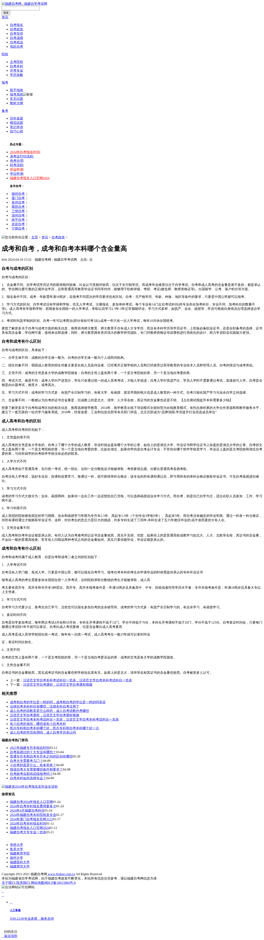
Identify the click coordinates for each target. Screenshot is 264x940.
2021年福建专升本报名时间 (30, 747)
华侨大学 (16, 844)
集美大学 (16, 849)
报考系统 (16, 94)
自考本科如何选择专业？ (28, 778)
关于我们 (8, 882)
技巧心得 (16, 131)
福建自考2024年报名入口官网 (31, 802)
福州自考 (18, 193)
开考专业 (16, 70)
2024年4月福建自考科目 (27, 810)
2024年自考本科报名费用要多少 (33, 806)
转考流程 (16, 165)
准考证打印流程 (21, 156)
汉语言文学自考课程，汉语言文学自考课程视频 (57, 684)
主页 (34, 237)
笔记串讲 (16, 127)
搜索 (6, 12)
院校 (5, 54)
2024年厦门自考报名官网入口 (31, 819)
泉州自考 (18, 202)
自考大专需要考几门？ (26, 760)
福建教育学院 (20, 853)
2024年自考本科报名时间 (28, 823)
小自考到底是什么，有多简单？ (33, 765)
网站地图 (37, 882)
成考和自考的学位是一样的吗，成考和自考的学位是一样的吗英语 (58, 702)
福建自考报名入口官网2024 (30, 178)
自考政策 (16, 29)
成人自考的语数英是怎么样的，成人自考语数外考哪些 (49, 711)
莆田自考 (18, 206)
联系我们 (22, 882)
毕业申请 (16, 169)
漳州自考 (18, 215)
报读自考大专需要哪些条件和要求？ (36, 769)
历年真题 (16, 118)
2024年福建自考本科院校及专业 (33, 815)
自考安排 (16, 33)
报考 (5, 82)
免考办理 (16, 160)
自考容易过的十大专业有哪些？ (33, 752)
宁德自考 (18, 228)
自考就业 (16, 42)
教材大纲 (16, 103)
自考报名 (16, 25)
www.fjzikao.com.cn (61, 874)
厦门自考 (18, 198)
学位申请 (16, 173)
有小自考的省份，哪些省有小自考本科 (38, 724)
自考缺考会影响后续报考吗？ (31, 773)
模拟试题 (16, 122)
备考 (5, 110)
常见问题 (16, 99)
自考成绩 (16, 38)
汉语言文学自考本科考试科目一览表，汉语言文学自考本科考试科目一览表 (77, 680)
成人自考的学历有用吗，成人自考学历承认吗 (43, 732)
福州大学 (16, 857)
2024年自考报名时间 (25, 152)
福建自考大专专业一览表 (28, 832)
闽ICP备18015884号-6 (60, 882)
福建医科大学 (20, 862)
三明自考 (18, 211)
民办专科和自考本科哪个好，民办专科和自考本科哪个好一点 (54, 728)
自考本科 (16, 66)
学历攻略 (16, 75)
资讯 (5, 17)
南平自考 (18, 219)
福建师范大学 (20, 866)
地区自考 (16, 46)
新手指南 (16, 90)
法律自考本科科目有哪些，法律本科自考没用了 (44, 706)
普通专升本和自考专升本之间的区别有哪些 (41, 756)
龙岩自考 (18, 224)
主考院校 (16, 62)
